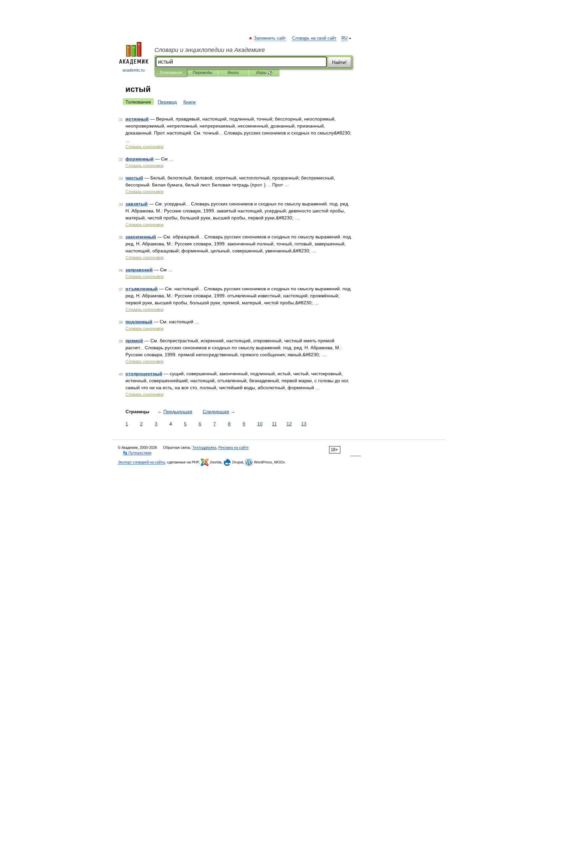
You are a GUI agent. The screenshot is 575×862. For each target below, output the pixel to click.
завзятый (136, 203)
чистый (134, 177)
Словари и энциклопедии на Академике (209, 50)
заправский (139, 269)
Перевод (167, 102)
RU (344, 38)
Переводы (202, 72)
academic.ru (133, 70)
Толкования (170, 72)
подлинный (138, 321)
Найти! (339, 62)
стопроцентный (143, 373)
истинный (137, 119)
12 (289, 424)
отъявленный (141, 288)
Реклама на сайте (233, 447)
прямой (134, 340)
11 (274, 424)
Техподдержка (204, 447)
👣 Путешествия (137, 453)
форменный (139, 158)
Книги (233, 72)
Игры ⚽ (264, 72)
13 (303, 424)
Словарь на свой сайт (314, 38)
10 (260, 424)
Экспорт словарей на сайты (141, 462)
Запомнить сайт (270, 38)
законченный (140, 236)
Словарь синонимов (144, 146)
